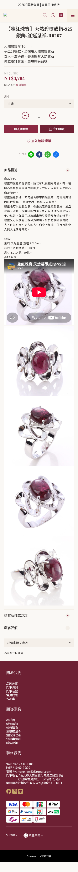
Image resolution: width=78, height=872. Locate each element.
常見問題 (12, 695)
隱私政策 (12, 743)
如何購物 (12, 727)
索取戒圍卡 (13, 731)
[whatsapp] (48, 154)
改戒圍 (10, 720)
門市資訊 (12, 687)
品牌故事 (12, 683)
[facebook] (39, 154)
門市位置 (12, 691)
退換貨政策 (13, 735)
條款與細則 (13, 739)
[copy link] (56, 154)
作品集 (10, 699)
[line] (31, 154)
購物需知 (12, 724)
